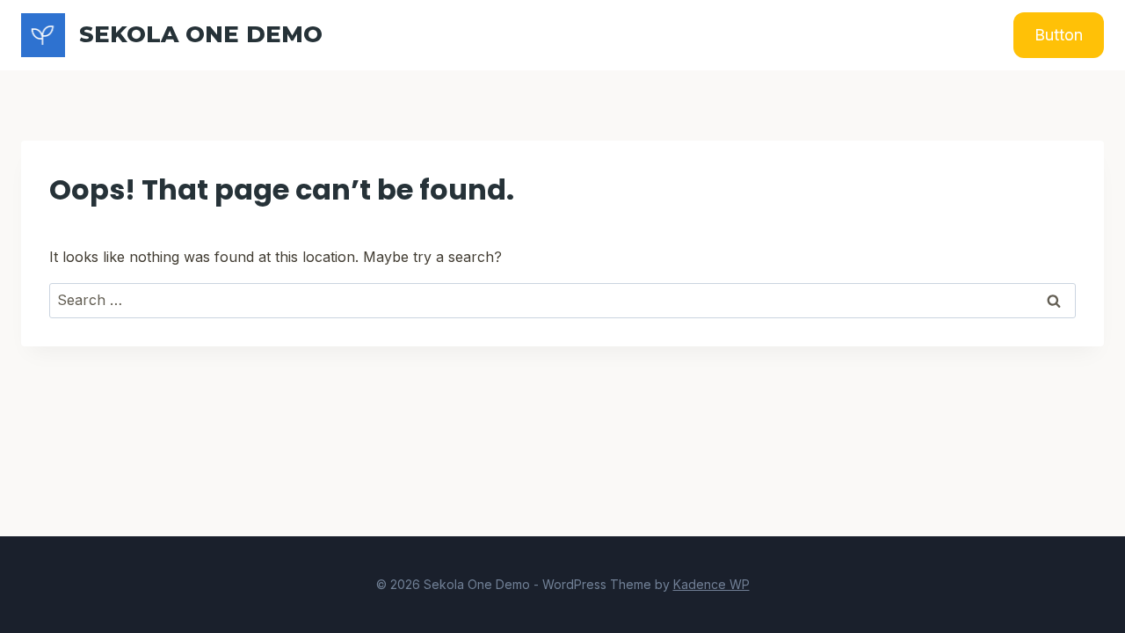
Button (1058, 34)
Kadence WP (711, 584)
